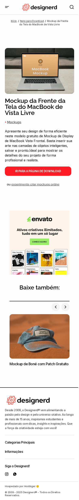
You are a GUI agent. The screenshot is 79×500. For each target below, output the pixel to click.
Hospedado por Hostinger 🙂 (22, 486)
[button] (7, 7)
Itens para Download (32, 20)
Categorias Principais (20, 442)
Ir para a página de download (38, 171)
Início (14, 20)
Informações (14, 452)
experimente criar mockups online (35, 184)
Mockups (14, 122)
